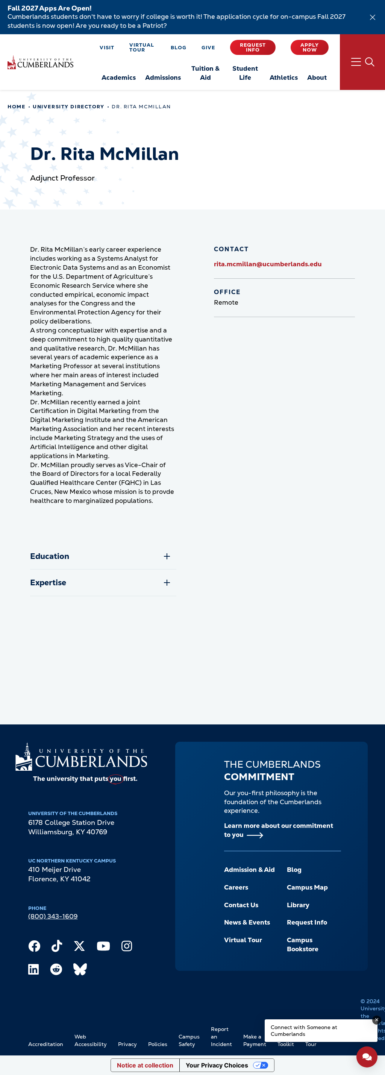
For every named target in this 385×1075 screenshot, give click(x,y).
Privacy (127, 1044)
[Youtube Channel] (103, 948)
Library (298, 905)
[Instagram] (126, 948)
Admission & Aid (249, 869)
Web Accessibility (90, 1040)
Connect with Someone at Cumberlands (304, 1030)
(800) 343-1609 (53, 916)
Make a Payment (254, 1040)
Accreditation (45, 1044)
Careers (236, 887)
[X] (79, 948)
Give (208, 47)
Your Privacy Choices (217, 1065)
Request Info (253, 47)
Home (16, 106)
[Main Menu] (362, 62)
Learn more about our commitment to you (278, 830)
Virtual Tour (141, 47)
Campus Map (307, 887)
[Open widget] (366, 1056)
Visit (107, 47)
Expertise (48, 582)
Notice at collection (145, 1065)
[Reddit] (56, 971)
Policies (157, 1044)
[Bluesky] (80, 971)
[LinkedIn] (33, 971)
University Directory (68, 106)
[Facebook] (34, 948)
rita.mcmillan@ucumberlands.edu (268, 264)
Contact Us (241, 905)
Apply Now (309, 47)
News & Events (247, 922)
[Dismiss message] (376, 1020)
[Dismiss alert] (372, 17)
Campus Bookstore (302, 944)
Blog (178, 47)
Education (49, 556)
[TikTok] (57, 948)
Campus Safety (189, 1040)
